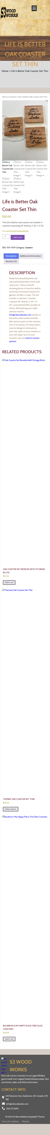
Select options (10, 809)
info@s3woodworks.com (20, 315)
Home (5, 71)
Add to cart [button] (9, 582)
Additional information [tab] (30, 256)
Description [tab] (11, 256)
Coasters (13, 97)
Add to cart (17, 237)
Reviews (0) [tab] (11, 261)
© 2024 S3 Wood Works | (16, 1117)
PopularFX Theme (36, 1117)
